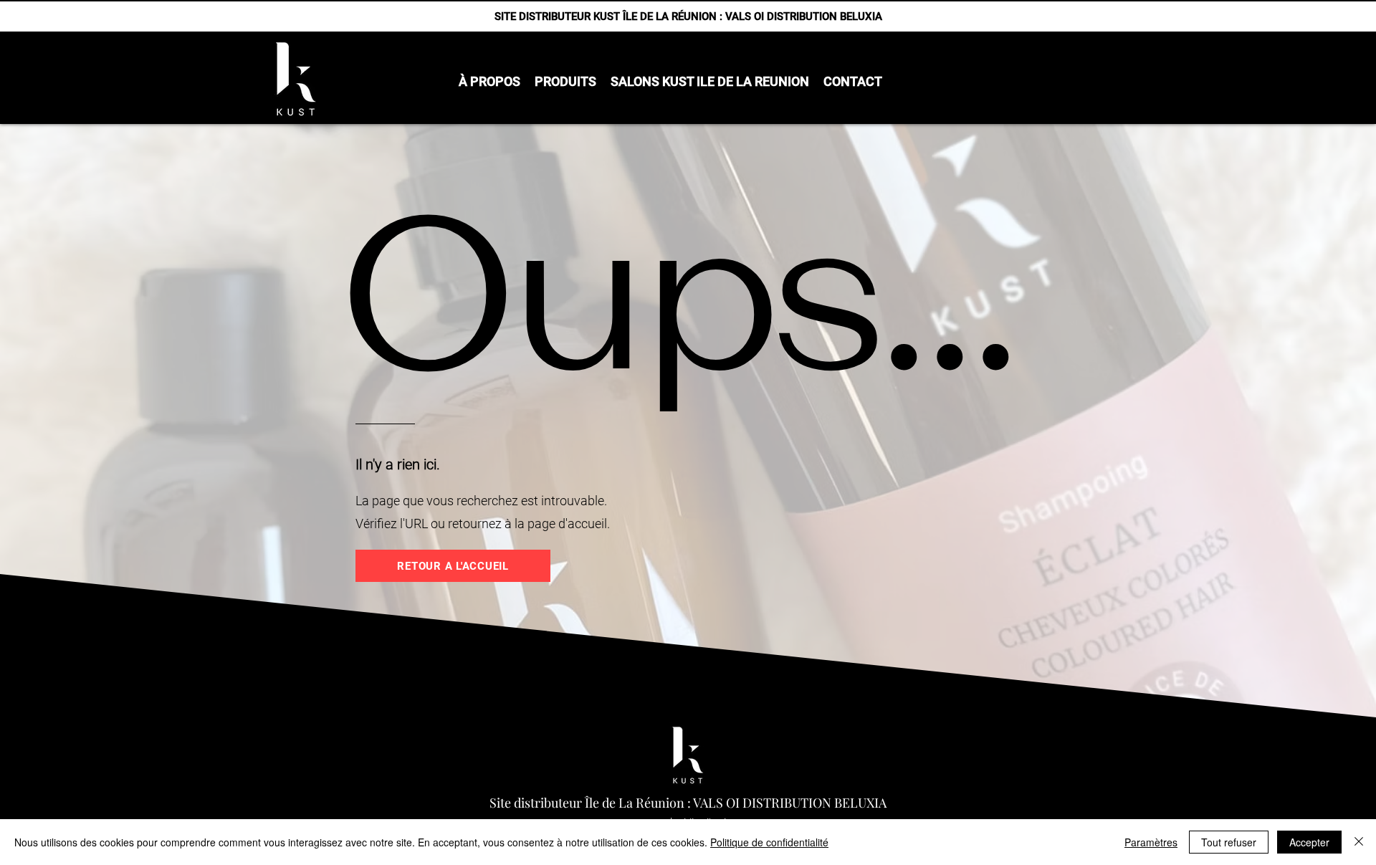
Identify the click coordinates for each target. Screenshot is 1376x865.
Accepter (1309, 842)
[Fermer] (1358, 842)
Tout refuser (1228, 842)
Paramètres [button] (1150, 842)
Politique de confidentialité (769, 842)
